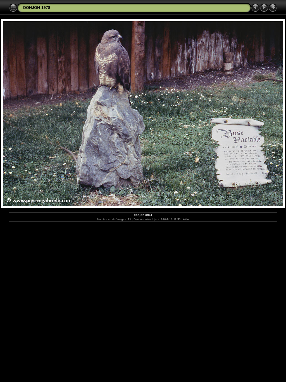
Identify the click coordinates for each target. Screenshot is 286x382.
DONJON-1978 (36, 7)
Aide (186, 219)
